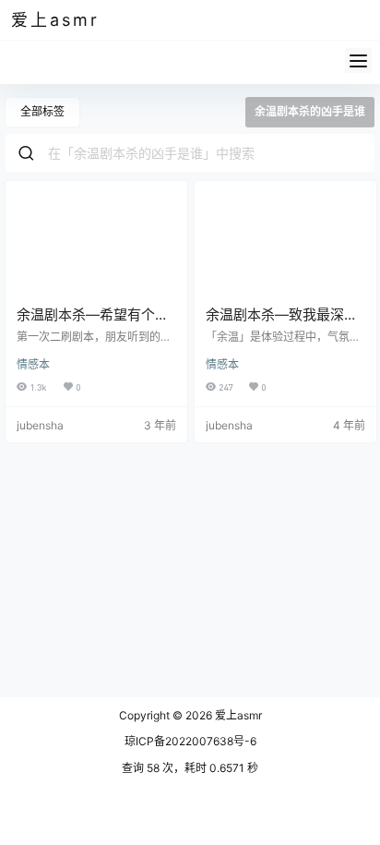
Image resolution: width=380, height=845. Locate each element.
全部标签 (42, 111)
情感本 (33, 364)
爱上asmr (237, 715)
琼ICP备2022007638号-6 (190, 741)
